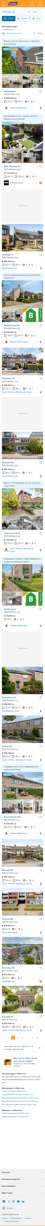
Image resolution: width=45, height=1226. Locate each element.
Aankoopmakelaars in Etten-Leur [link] (15, 1113)
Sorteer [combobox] (40, 33)
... (27, 1037)
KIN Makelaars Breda (10, 711)
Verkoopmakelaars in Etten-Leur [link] (15, 1116)
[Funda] (13, 3)
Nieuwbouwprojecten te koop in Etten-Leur (20, 1101)
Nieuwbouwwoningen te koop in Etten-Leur (20, 1098)
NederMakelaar (8, 981)
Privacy (5, 1218)
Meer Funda (7, 1193)
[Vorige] (8, 1038)
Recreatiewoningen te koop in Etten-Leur (19, 1104)
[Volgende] (37, 1038)
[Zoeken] (28, 11)
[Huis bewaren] (40, 91)
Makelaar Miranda (9, 268)
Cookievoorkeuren (11, 1221)
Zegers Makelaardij (10, 476)
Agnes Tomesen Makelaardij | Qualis (17, 392)
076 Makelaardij (16, 183)
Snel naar (6, 1172)
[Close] (13, 11)
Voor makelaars (8, 1186)
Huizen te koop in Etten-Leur (14, 1091)
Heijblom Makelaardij (18, 108)
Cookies (27, 1218)
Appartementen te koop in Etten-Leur (17, 1094)
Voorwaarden (16, 1218)
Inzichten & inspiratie (11, 1179)
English (10, 1208)
